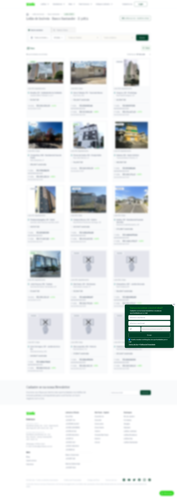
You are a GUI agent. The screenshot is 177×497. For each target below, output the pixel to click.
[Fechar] (174, 304)
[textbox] (155, 329)
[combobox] (155, 329)
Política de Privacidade (147, 344)
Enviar (149, 335)
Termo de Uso (133, 344)
